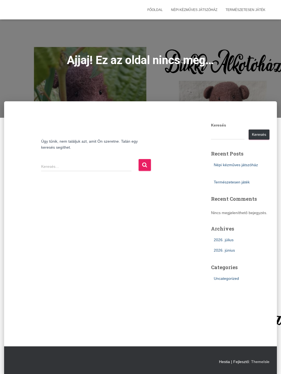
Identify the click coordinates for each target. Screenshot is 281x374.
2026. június (224, 250)
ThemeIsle (260, 361)
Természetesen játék (245, 10)
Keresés (218, 125)
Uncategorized (226, 278)
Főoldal (155, 10)
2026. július (224, 240)
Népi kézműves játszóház (194, 10)
